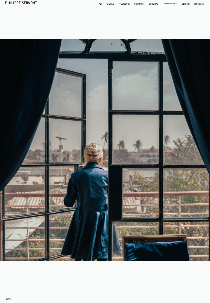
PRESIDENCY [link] (124, 4)
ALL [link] (100, 4)
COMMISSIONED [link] (170, 4)
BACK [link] (7, 299)
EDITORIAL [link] (153, 4)
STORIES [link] (110, 4)
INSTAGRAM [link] (199, 4)
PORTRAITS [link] (139, 4)
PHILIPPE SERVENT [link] (21, 3)
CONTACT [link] (186, 4)
